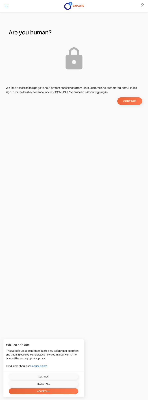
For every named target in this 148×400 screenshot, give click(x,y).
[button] (6, 6)
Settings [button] (43, 376)
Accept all (43, 391)
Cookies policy (38, 366)
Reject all (43, 384)
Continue (129, 101)
